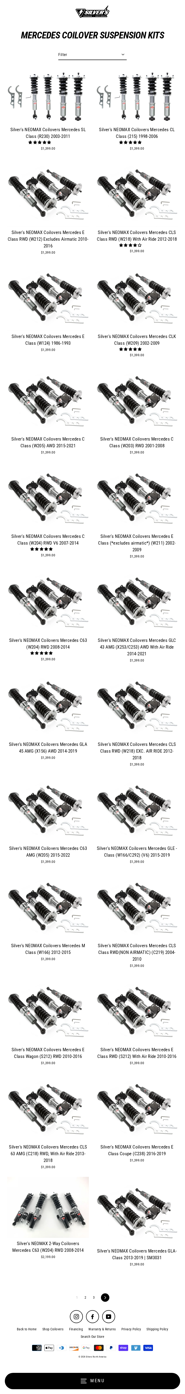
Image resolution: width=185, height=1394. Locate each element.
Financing (76, 1329)
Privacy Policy (131, 1329)
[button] (40, 142)
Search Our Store (92, 1337)
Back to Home (27, 1329)
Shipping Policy (157, 1329)
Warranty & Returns (102, 1329)
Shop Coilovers (52, 1329)
